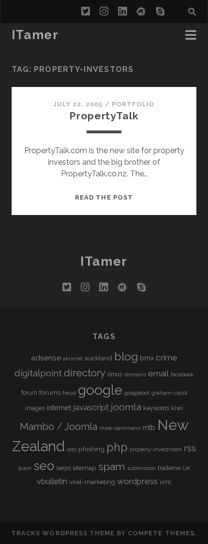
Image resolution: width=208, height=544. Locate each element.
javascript (91, 407)
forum (29, 392)
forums (49, 392)
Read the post (104, 197)
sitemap (84, 468)
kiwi (177, 408)
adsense (46, 357)
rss (190, 448)
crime (167, 357)
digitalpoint (38, 373)
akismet (73, 358)
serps (63, 468)
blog (126, 356)
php (117, 447)
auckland (98, 358)
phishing (91, 449)
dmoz (114, 374)
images (35, 408)
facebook (182, 374)
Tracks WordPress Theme (63, 533)
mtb (149, 427)
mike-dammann (120, 428)
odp (71, 449)
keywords (156, 408)
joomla (126, 407)
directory (84, 373)
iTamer (35, 35)
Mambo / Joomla (58, 426)
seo (43, 465)
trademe (169, 468)
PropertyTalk (103, 116)
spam (111, 466)
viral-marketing (92, 482)
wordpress (137, 481)
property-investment (156, 449)
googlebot (136, 393)
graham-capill (169, 393)
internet (59, 407)
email (158, 373)
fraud (69, 393)
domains (135, 374)
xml (165, 482)
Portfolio (133, 104)
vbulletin (52, 481)
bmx (147, 358)
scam (24, 468)
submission (141, 468)
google (100, 390)
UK (186, 468)
